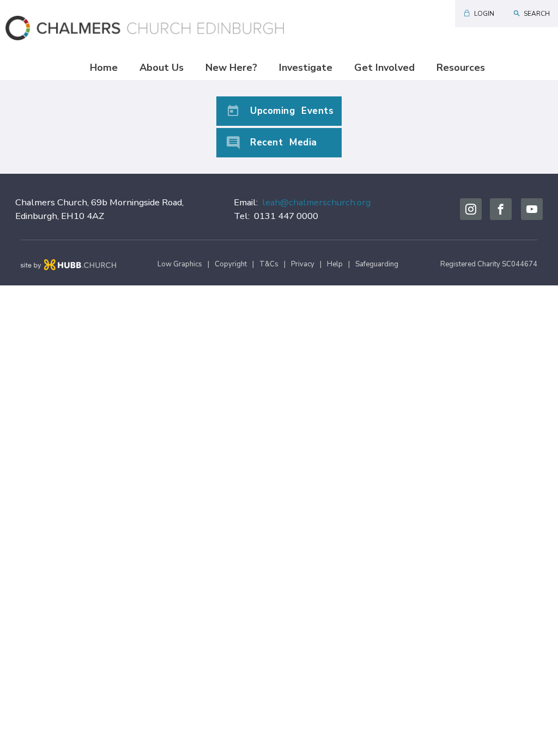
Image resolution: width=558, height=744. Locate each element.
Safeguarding (376, 264)
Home (104, 67)
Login (484, 13)
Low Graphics (179, 264)
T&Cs (268, 264)
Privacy (302, 264)
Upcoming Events (291, 111)
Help (335, 264)
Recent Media (283, 142)
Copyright (231, 264)
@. (316, 202)
